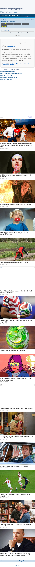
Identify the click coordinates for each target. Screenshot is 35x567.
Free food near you (6, 75)
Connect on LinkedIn (8, 64)
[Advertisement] (13, 4)
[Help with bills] (17, 15)
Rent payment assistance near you (11, 73)
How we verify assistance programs (19, 63)
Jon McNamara (11, 46)
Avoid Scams (13, 12)
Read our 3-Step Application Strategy (7, 10)
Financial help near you (7, 71)
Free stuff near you (6, 79)
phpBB (13, 563)
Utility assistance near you (8, 77)
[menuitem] (4, 19)
